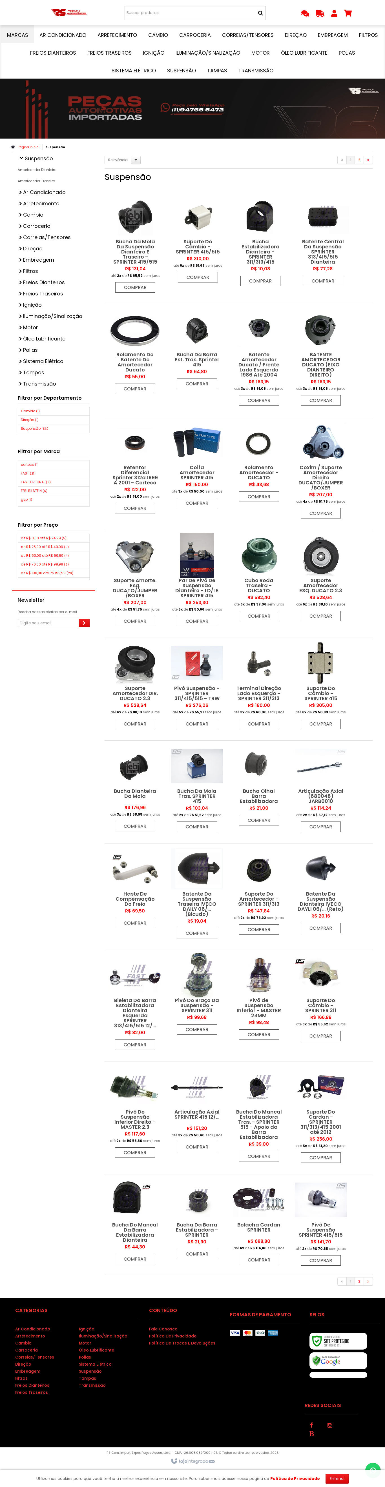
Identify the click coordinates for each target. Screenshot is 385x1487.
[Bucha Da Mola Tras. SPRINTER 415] (197, 789)
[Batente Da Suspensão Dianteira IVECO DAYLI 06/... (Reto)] (320, 891)
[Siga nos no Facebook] (312, 1425)
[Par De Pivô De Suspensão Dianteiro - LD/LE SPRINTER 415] (197, 581)
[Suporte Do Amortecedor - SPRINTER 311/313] (259, 891)
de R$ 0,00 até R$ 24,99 (44, 538)
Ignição (86, 1329)
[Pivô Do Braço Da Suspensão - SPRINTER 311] (197, 995)
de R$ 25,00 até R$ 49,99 (45, 546)
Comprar (135, 287)
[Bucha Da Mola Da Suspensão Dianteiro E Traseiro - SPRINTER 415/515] (135, 244)
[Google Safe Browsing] (338, 1360)
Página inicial (28, 147)
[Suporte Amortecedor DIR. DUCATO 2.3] (135, 686)
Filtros (21, 1378)
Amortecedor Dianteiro (37, 169)
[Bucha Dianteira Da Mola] (135, 789)
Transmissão (92, 1385)
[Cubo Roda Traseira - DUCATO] (259, 578)
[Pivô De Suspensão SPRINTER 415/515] (320, 1222)
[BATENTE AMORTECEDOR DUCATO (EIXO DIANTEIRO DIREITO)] (320, 357)
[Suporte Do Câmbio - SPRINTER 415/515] (198, 239)
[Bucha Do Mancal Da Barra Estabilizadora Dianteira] (135, 1222)
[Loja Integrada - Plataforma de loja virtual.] (193, 1461)
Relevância (118, 159)
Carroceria (26, 1350)
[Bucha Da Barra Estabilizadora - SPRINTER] (197, 1219)
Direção (30, 419)
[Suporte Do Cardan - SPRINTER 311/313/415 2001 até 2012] (320, 1114)
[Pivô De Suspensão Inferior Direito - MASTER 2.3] (135, 1112)
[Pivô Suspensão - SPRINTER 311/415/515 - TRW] (197, 686)
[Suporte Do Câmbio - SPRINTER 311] (320, 998)
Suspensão (34, 428)
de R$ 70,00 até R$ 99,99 (45, 564)
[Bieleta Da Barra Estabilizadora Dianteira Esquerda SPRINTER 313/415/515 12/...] (135, 1003)
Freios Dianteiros (32, 1385)
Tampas (87, 1378)
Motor (85, 1343)
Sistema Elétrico (95, 1364)
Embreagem (27, 1371)
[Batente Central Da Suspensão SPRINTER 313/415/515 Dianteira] (323, 241)
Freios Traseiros (31, 1392)
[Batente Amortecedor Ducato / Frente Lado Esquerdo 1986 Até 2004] (259, 357)
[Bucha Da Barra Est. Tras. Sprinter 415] (197, 349)
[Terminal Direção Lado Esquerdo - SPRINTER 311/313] (259, 686)
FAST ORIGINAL (36, 482)
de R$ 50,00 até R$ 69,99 (45, 555)
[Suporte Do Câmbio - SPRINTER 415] (320, 686)
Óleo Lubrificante (96, 1350)
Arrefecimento (30, 1336)
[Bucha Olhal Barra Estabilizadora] (259, 786)
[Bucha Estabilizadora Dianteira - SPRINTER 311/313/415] (260, 241)
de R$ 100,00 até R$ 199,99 (47, 573)
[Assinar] (84, 623)
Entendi (337, 1478)
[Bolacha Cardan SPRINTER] (259, 1222)
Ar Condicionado (32, 1329)
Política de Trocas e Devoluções (182, 1343)
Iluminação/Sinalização (103, 1336)
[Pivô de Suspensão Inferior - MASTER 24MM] (259, 997)
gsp (26, 499)
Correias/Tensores (34, 1357)
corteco (30, 464)
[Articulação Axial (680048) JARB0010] (320, 789)
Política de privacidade (172, 1336)
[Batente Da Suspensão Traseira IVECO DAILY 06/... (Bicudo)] (197, 893)
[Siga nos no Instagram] (330, 1425)
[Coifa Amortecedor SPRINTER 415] (197, 465)
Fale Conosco (163, 1329)
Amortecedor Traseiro (36, 181)
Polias (85, 1357)
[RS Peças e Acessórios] (69, 12)
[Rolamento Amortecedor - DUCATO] (259, 462)
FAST (28, 473)
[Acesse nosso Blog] (312, 1433)
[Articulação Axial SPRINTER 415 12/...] (197, 1109)
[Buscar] (260, 13)
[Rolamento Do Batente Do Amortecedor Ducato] (135, 352)
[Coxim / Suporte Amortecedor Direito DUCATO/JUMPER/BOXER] (320, 470)
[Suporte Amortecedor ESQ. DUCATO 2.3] (320, 578)
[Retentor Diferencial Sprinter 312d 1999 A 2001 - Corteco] (135, 468)
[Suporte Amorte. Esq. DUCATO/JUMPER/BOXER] (135, 581)
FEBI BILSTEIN (34, 490)
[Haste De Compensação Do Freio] (135, 888)
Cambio (30, 411)
